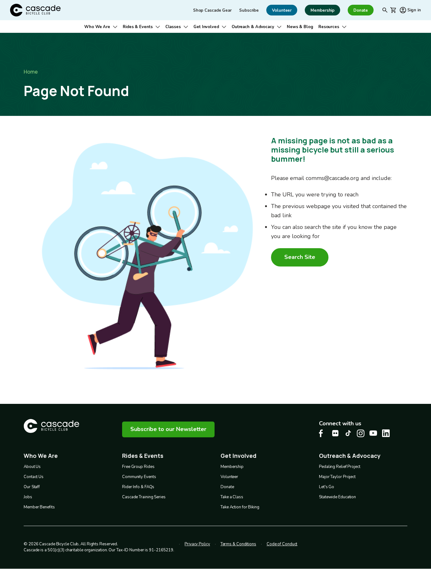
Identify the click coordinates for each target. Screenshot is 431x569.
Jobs (28, 497)
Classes (173, 27)
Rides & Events (138, 27)
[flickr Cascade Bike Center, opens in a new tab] (335, 433)
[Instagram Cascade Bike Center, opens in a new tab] (360, 433)
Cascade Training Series (144, 497)
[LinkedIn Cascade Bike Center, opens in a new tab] (386, 433)
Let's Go (326, 487)
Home (31, 71)
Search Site (299, 257)
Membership (232, 467)
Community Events (139, 477)
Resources (328, 27)
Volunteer (229, 477)
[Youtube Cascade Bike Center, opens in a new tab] (373, 433)
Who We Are (97, 27)
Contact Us (34, 477)
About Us (32, 467)
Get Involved (206, 27)
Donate (227, 487)
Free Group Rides (138, 467)
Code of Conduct (282, 544)
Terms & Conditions (238, 544)
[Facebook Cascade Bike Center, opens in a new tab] (323, 433)
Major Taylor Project (337, 477)
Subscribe (249, 10)
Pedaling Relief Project (339, 467)
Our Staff (32, 487)
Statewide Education (337, 497)
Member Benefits (39, 507)
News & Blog (300, 27)
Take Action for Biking (240, 507)
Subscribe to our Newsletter (168, 429)
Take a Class (232, 497)
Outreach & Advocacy (253, 27)
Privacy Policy (197, 544)
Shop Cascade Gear (212, 10)
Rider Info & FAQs (138, 487)
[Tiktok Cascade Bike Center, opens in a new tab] (348, 433)
